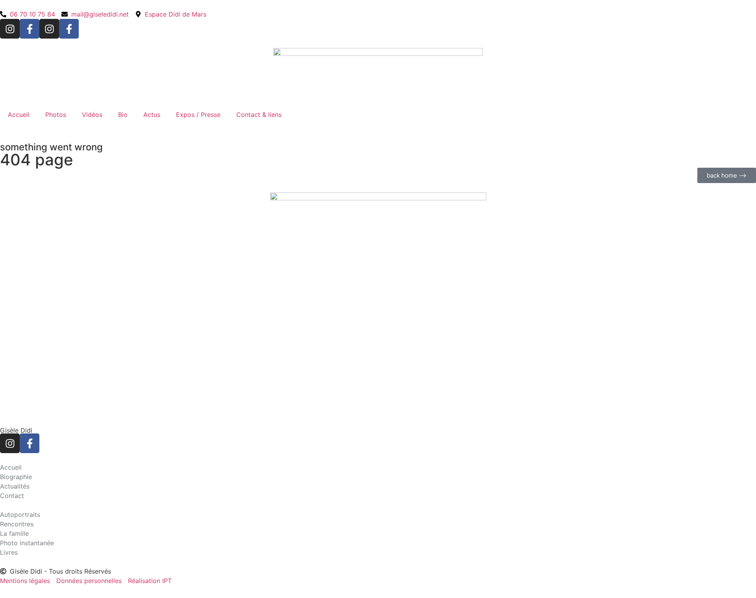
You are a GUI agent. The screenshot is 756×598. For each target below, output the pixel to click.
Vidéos (92, 114)
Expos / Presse (198, 114)
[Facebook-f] (29, 29)
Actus (151, 114)
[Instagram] (10, 29)
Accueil (19, 114)
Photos (55, 114)
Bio (123, 114)
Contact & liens (259, 114)
